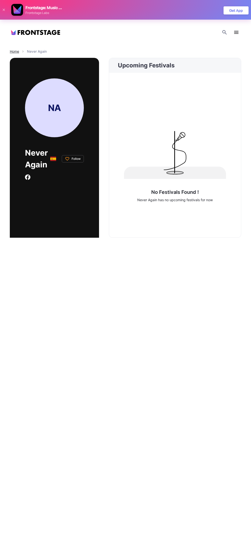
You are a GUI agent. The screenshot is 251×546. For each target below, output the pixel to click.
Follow (76, 159)
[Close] (3, 9)
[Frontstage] (35, 32)
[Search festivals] (224, 32)
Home (14, 51)
